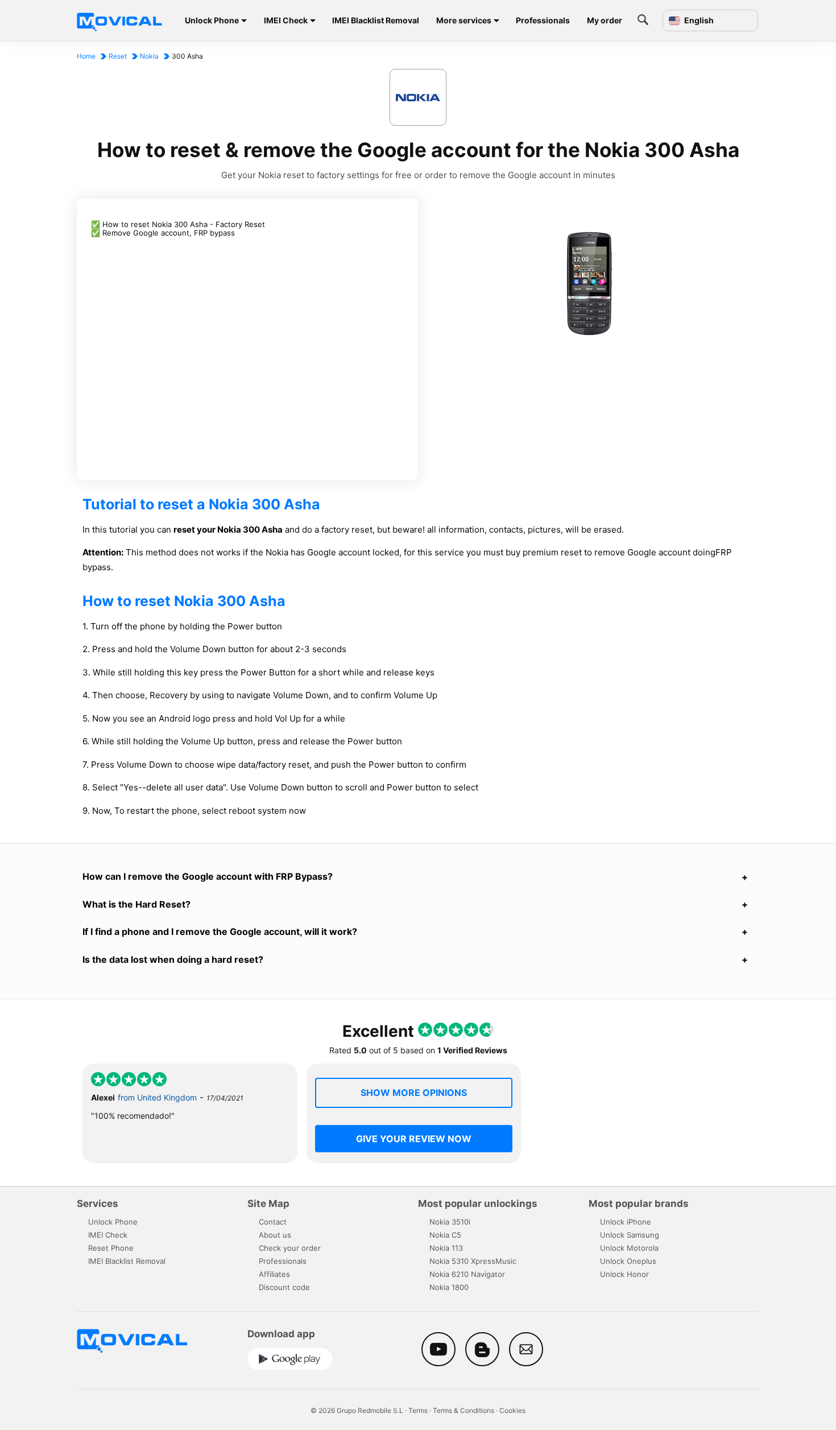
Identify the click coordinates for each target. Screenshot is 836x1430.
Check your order (290, 1247)
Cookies (512, 1410)
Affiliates (274, 1274)
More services (463, 20)
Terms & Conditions (463, 1410)
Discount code (284, 1287)
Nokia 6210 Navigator (467, 1274)
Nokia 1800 (449, 1287)
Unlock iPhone (625, 1221)
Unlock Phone (212, 20)
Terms (418, 1410)
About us (275, 1234)
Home (86, 56)
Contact (273, 1221)
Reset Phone (111, 1247)
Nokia (149, 56)
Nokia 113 (446, 1247)
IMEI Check (286, 20)
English (698, 20)
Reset (118, 56)
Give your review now (413, 1138)
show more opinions (414, 1092)
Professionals (543, 20)
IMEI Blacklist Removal (375, 20)
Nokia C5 (445, 1234)
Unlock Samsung (629, 1234)
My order (604, 20)
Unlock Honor (624, 1274)
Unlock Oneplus (628, 1261)
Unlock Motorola (629, 1247)
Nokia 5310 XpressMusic (472, 1261)
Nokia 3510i (449, 1221)
